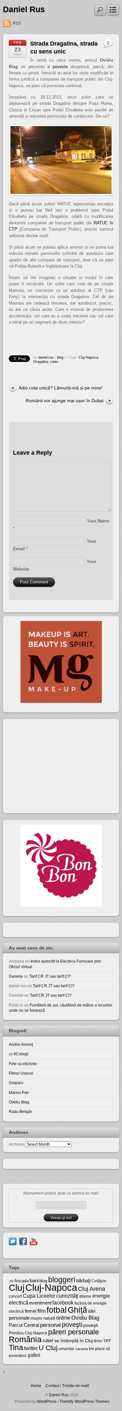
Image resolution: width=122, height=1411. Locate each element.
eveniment (40, 1303)
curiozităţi (67, 1296)
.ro (11, 1281)
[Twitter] (13, 1241)
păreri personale (73, 1332)
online (63, 1318)
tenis (98, 1341)
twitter (31, 1348)
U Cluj (48, 1347)
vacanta (81, 1349)
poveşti (72, 1324)
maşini (36, 1318)
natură (49, 1318)
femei (30, 1311)
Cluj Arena (91, 1289)
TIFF (107, 1341)
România (25, 1339)
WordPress (46, 1401)
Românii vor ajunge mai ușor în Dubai (64, 400)
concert (15, 1296)
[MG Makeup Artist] (61, 701)
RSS (17, 23)
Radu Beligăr (20, 1111)
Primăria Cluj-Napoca (28, 1333)
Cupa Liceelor (39, 1296)
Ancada (21, 1280)
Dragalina (40, 362)
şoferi (34, 1355)
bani (34, 1280)
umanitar (66, 1348)
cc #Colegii (19, 1054)
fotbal (57, 1309)
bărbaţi (83, 1280)
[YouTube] (33, 1241)
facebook (63, 1303)
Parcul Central (24, 1325)
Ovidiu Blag (19, 1102)
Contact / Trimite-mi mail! (67, 1385)
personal (50, 1325)
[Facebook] (23, 1241)
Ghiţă (77, 1309)
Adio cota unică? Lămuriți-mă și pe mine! (60, 387)
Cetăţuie (98, 1281)
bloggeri (61, 1279)
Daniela (16, 976)
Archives (16, 1144)
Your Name (98, 520)
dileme (85, 1296)
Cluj (16, 1288)
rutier (54, 362)
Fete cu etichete (23, 1064)
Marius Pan (19, 1092)
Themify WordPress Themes (84, 1401)
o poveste (57, 66)
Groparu (16, 1083)
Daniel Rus (24, 9)
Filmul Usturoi (21, 1073)
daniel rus (46, 357)
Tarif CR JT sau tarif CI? (50, 976)
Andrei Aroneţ (21, 1044)
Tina (16, 1347)
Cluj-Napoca (88, 357)
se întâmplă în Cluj (73, 1340)
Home (36, 1385)
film (41, 1311)
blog (60, 357)
